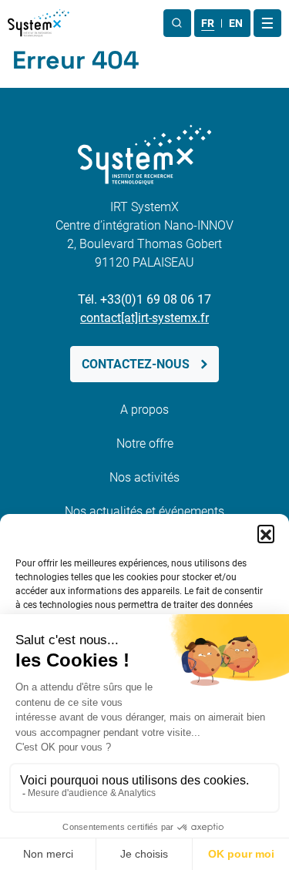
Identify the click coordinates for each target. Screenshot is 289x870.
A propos (144, 409)
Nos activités (144, 477)
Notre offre (144, 443)
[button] (266, 533)
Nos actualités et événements (144, 511)
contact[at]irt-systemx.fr (144, 318)
